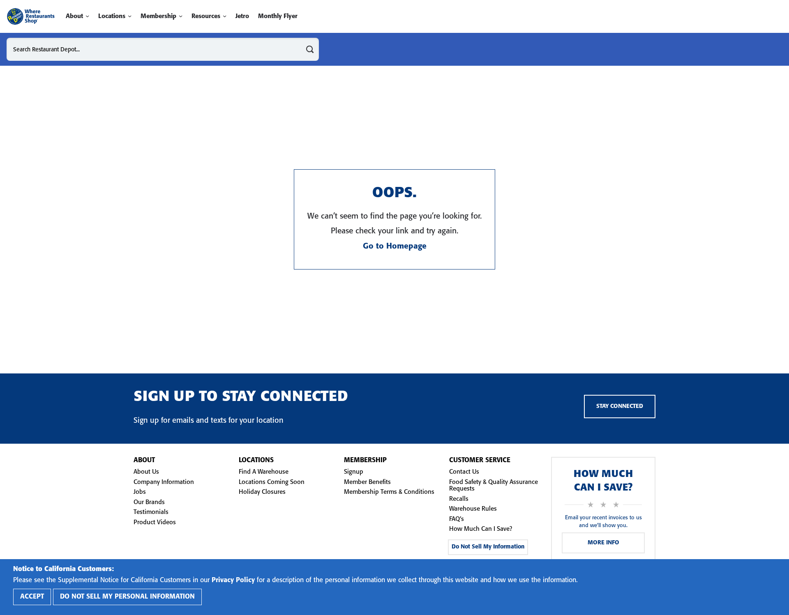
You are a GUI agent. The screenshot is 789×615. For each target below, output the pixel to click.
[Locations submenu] (130, 16)
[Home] (31, 16)
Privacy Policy (233, 580)
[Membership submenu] (180, 16)
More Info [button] (603, 543)
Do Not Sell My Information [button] (488, 547)
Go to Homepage (395, 246)
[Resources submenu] (224, 16)
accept (32, 596)
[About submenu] (87, 16)
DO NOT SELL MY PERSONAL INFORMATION (127, 596)
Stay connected (619, 406)
